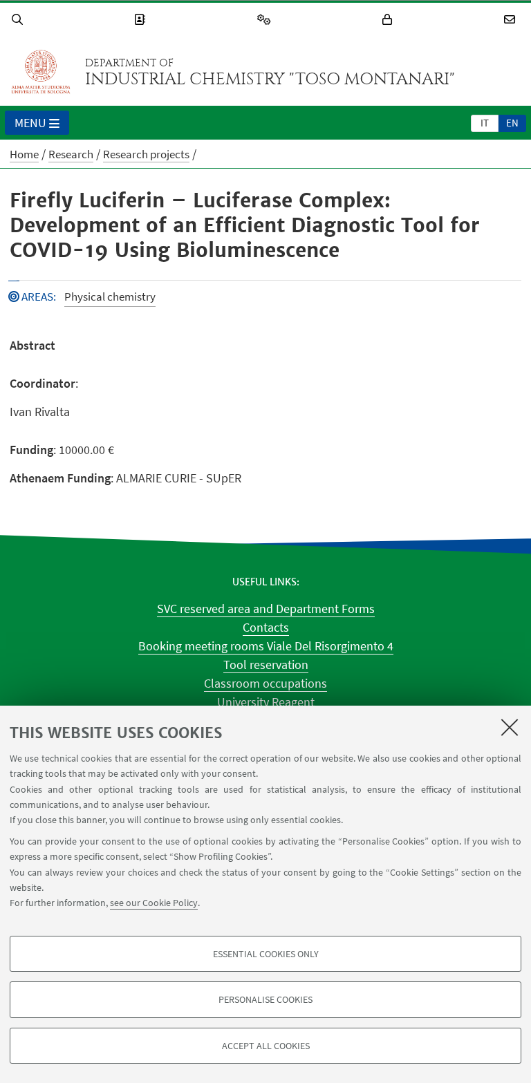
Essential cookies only (266, 954)
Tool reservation (265, 664)
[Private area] (389, 20)
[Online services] (266, 20)
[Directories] (142, 20)
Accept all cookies (266, 1045)
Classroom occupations (265, 683)
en (512, 122)
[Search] (19, 20)
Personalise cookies (265, 999)
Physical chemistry (110, 296)
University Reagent (266, 702)
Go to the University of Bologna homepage (41, 72)
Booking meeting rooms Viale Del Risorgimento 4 (265, 646)
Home (24, 154)
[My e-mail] (512, 20)
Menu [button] (30, 123)
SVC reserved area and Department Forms (266, 608)
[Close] (510, 727)
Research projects (146, 154)
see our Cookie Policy (154, 902)
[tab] (485, 122)
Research (70, 154)
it (485, 122)
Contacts (266, 627)
